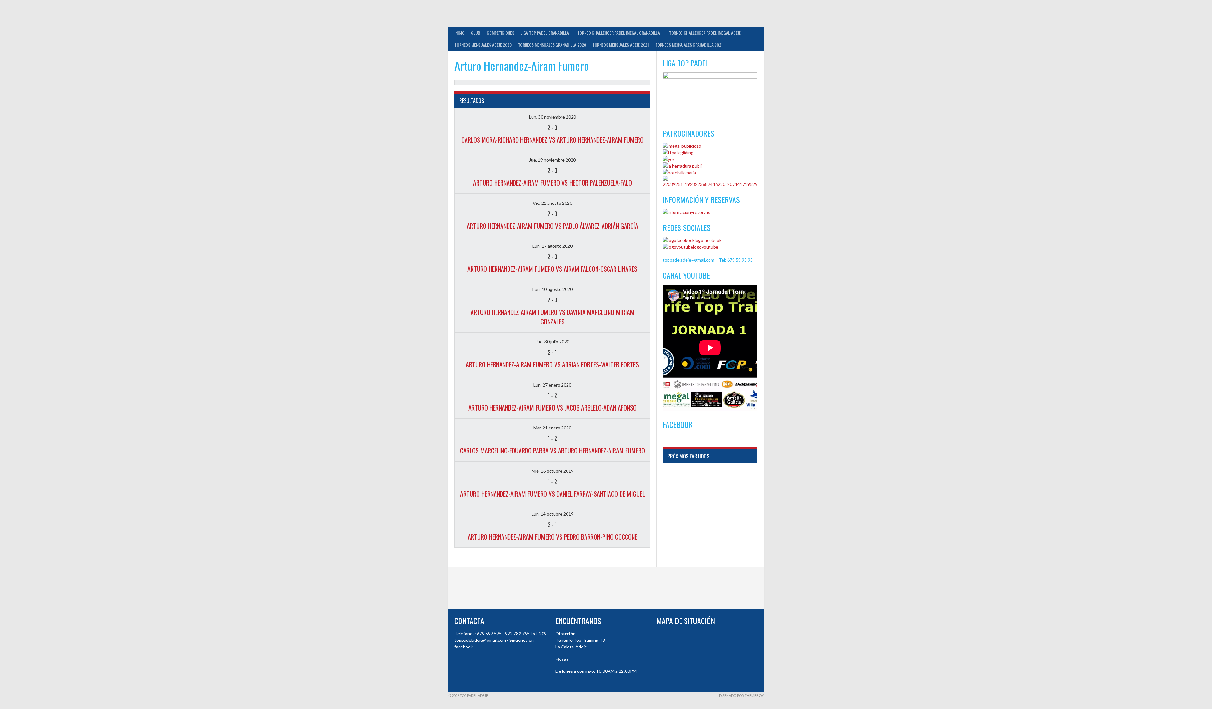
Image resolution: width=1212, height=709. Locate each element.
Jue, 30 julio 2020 (552, 341)
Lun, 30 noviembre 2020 (552, 117)
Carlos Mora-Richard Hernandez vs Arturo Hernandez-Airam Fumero (552, 140)
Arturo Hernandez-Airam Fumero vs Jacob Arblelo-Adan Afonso (552, 407)
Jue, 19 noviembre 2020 (552, 159)
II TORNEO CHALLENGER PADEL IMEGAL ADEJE (703, 32)
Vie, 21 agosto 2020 (552, 203)
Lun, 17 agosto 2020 (552, 246)
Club (475, 32)
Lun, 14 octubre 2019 (552, 514)
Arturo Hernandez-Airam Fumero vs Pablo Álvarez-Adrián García (552, 226)
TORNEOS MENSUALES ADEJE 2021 (620, 44)
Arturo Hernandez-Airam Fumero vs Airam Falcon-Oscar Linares (552, 269)
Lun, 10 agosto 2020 (552, 289)
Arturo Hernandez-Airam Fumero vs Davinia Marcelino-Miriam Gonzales (552, 316)
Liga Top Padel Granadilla (544, 32)
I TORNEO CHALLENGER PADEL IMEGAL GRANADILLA (617, 32)
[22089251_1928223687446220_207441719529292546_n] (710, 184)
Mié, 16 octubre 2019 (552, 471)
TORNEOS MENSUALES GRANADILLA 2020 (552, 44)
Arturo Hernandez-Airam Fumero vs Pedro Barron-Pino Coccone (552, 536)
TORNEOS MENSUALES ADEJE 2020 (483, 44)
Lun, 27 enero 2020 (552, 384)
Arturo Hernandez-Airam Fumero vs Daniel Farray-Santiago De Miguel (552, 494)
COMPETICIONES (500, 32)
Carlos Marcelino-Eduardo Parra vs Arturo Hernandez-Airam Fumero (552, 450)
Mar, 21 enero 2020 (552, 427)
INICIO (459, 32)
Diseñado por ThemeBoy (741, 696)
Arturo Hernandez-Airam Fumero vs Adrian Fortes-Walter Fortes (552, 364)
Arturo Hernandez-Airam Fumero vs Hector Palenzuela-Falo (552, 182)
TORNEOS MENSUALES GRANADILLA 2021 (689, 44)
